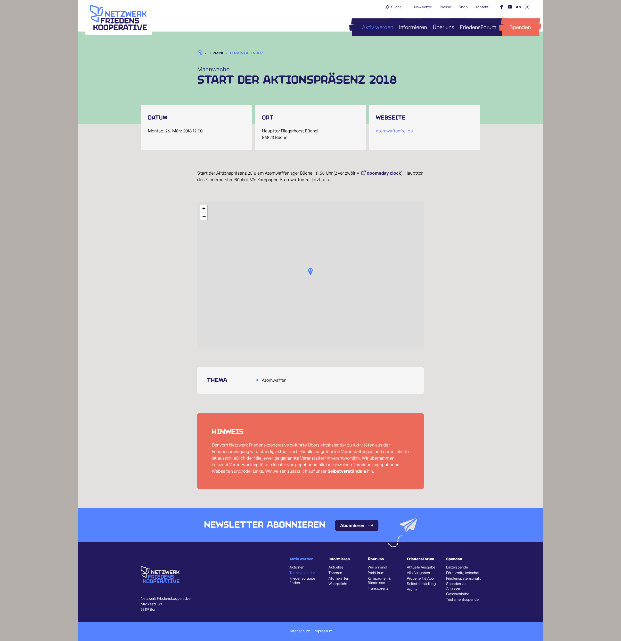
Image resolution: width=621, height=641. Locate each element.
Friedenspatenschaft (463, 578)
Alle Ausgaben (418, 573)
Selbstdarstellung (421, 584)
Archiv (412, 589)
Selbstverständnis (346, 471)
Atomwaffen (338, 578)
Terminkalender (302, 573)
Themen (335, 573)
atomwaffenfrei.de (394, 130)
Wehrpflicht (338, 584)
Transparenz (378, 588)
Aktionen (296, 567)
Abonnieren (352, 525)
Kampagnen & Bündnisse (379, 580)
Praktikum (376, 573)
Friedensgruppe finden (302, 580)
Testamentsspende (462, 599)
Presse (445, 7)
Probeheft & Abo (420, 578)
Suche (396, 7)
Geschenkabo (457, 594)
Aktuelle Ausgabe (421, 567)
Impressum (323, 631)
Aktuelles (335, 567)
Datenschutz (299, 631)
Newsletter (423, 7)
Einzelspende (457, 567)
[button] (310, 271)
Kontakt (482, 7)
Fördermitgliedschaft (463, 573)
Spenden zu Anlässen (456, 586)
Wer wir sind (377, 567)
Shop (463, 7)
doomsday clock (384, 173)
